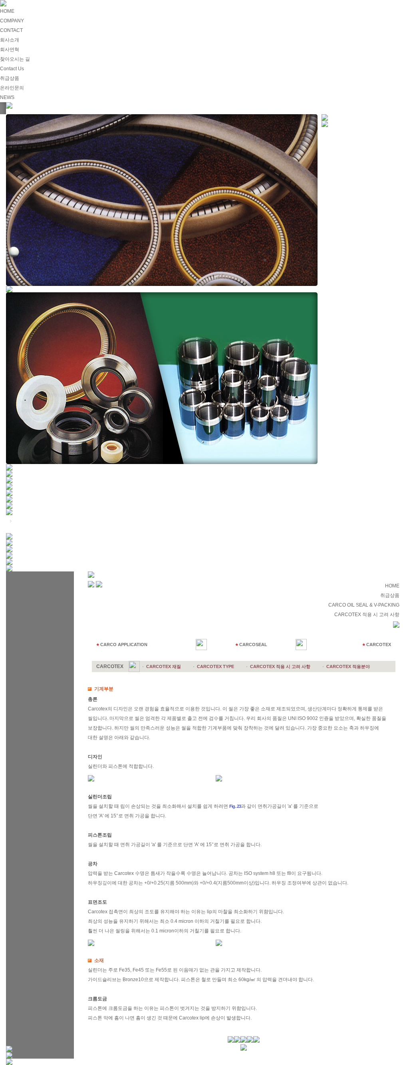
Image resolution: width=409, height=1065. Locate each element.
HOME (7, 11)
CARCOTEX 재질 (163, 666)
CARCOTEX (378, 644)
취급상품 (9, 78)
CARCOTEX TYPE (215, 666)
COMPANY (12, 21)
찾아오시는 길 (15, 59)
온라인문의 (12, 88)
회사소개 (9, 40)
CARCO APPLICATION (123, 644)
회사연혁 (9, 49)
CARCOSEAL (253, 644)
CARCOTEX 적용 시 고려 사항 (280, 666)
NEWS (7, 97)
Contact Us (12, 68)
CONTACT (11, 30)
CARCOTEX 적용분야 (348, 666)
